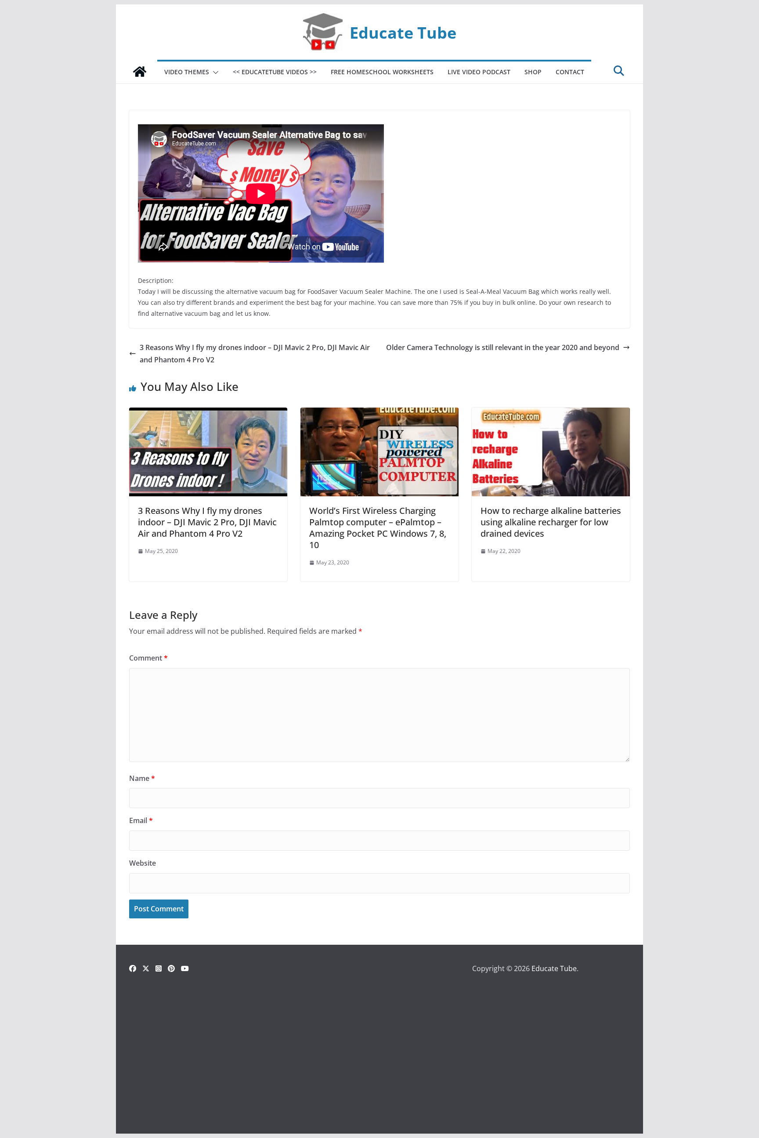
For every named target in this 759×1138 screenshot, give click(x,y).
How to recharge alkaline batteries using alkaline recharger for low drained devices (551, 522)
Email (141, 820)
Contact (570, 72)
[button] (214, 72)
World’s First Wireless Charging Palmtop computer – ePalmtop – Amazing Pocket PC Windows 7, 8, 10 (377, 528)
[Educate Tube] (140, 72)
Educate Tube (403, 32)
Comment (148, 658)
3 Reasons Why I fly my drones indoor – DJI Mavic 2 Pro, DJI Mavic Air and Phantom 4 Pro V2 (255, 354)
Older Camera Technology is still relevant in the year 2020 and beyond (502, 347)
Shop (533, 72)
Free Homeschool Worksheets (382, 72)
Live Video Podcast (479, 72)
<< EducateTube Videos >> (275, 72)
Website (142, 863)
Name (142, 778)
